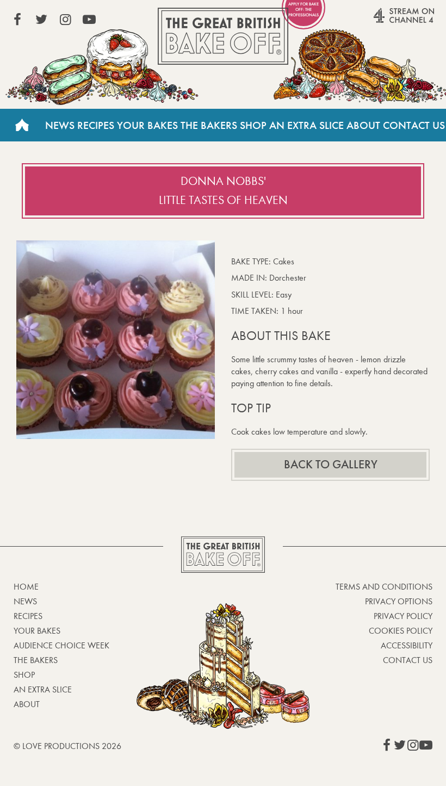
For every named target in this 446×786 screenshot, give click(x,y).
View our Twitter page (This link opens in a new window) (41, 19)
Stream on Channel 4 (383, 21)
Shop (253, 125)
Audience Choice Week (61, 645)
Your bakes (37, 631)
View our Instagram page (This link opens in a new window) (65, 19)
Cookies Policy (400, 631)
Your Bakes (147, 125)
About (363, 125)
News (60, 125)
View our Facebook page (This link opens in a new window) (17, 19)
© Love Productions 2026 (67, 746)
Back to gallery (330, 464)
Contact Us (414, 125)
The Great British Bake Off (223, 36)
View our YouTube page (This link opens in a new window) (89, 19)
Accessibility (406, 645)
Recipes (95, 125)
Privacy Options (398, 601)
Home (22, 125)
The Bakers (209, 125)
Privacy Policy (403, 616)
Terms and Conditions (384, 586)
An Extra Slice (306, 125)
